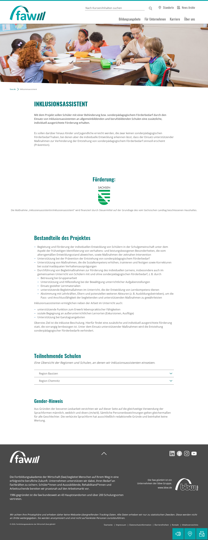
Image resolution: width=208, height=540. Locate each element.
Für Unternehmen (155, 19)
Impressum (121, 524)
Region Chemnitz (49, 381)
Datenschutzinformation (140, 524)
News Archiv (188, 7)
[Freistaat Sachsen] (104, 195)
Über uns (189, 19)
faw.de (13, 89)
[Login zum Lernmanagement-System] (178, 534)
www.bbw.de (165, 487)
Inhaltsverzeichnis (190, 524)
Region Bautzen (48, 373)
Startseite (108, 524)
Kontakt (175, 524)
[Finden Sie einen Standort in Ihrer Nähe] (190, 534)
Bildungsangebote (130, 19)
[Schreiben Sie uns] (202, 534)
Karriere (175, 19)
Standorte (168, 7)
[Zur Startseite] (23, 12)
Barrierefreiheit (162, 524)
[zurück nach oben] (104, 453)
